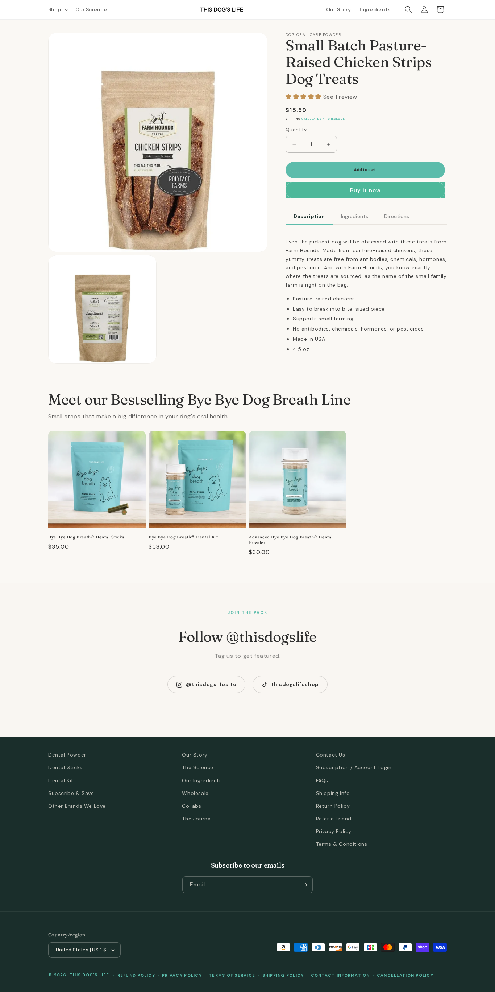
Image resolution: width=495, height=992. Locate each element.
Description (309, 216)
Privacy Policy (334, 831)
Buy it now (365, 190)
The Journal (197, 818)
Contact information (340, 975)
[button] (57, 9)
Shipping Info (333, 793)
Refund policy (136, 975)
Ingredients (355, 216)
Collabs (191, 806)
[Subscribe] (304, 884)
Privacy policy (182, 975)
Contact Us (330, 754)
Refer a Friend (334, 818)
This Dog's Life (89, 974)
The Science (197, 767)
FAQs (322, 780)
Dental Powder (67, 754)
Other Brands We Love (77, 806)
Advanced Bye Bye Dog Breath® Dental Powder (291, 539)
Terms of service (232, 975)
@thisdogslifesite (211, 684)
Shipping (293, 118)
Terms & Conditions (341, 844)
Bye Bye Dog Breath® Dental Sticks (86, 537)
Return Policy (333, 806)
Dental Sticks (65, 767)
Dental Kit (61, 780)
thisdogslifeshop (295, 684)
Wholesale (195, 793)
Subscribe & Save (71, 793)
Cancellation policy (405, 975)
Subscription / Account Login (354, 767)
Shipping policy (283, 975)
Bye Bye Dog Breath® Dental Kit (183, 537)
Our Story (194, 754)
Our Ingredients (202, 780)
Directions (396, 216)
